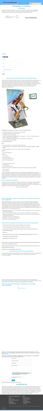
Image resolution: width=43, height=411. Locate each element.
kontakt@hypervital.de (14, 374)
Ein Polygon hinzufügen (7, 69)
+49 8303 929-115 (21, 384)
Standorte (7, 352)
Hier (30, 352)
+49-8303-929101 (12, 402)
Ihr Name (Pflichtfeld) (14, 358)
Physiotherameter (5, 255)
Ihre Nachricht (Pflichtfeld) (14, 365)
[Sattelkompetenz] (11, 3)
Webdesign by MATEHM (4, 408)
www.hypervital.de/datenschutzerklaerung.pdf (26, 372)
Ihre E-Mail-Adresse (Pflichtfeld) (15, 360)
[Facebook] (2, 396)
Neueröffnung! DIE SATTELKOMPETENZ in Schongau (26, 399)
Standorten (6, 353)
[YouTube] (4, 396)
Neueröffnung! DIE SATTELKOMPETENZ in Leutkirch (26, 402)
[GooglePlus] (3, 396)
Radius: (17, 15)
